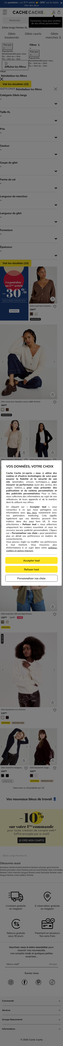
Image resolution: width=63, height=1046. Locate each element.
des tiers (32, 512)
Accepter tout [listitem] (31, 560)
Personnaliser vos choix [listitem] (31, 578)
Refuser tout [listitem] (31, 569)
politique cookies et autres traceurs (32, 549)
